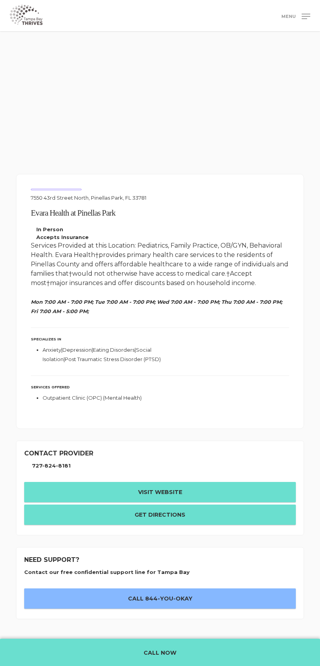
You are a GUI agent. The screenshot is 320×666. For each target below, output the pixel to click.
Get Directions (160, 514)
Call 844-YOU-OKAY (160, 598)
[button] (295, 16)
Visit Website (160, 492)
